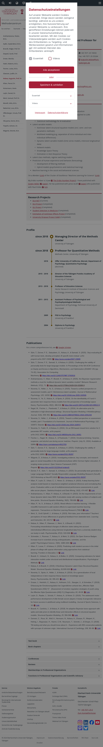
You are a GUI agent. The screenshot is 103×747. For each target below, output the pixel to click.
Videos (56, 58)
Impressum (40, 112)
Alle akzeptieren (51, 70)
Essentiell (38, 58)
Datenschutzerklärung (58, 112)
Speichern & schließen (51, 85)
